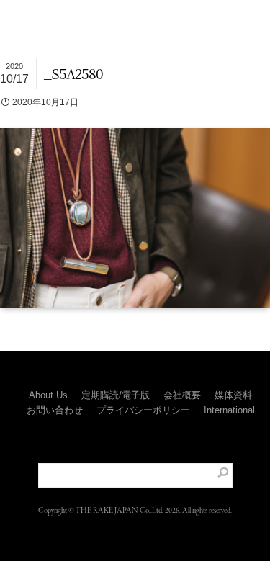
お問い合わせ (55, 410)
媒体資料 (233, 395)
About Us (48, 395)
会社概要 (182, 395)
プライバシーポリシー (143, 410)
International (229, 410)
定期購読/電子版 (115, 395)
